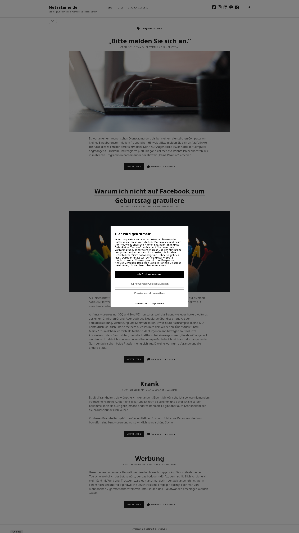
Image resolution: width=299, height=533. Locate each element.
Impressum (158, 303)
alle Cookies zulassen (149, 274)
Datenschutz (142, 303)
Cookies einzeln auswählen (149, 293)
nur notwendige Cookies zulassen (149, 283)
